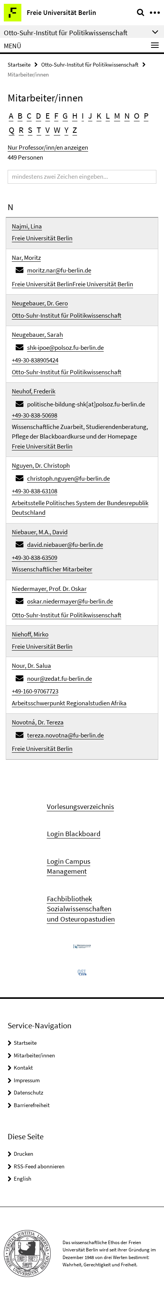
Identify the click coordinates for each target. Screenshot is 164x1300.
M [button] (117, 115)
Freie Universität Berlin (42, 238)
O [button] (137, 115)
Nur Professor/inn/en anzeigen (48, 147)
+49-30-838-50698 (34, 415)
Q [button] (11, 129)
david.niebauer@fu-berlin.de (65, 544)
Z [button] (74, 129)
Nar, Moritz (26, 257)
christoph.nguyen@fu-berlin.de (68, 478)
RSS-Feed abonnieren (39, 1166)
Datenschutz (28, 1092)
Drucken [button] (23, 1153)
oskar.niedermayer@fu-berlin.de (70, 601)
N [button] (127, 115)
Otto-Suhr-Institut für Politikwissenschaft (89, 64)
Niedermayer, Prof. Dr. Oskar (49, 588)
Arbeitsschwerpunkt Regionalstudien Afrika (69, 703)
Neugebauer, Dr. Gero (40, 303)
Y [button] (66, 129)
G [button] (65, 115)
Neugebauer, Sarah (37, 334)
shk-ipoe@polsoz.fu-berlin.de (65, 347)
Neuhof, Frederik (33, 391)
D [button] (38, 115)
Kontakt (23, 1067)
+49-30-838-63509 (34, 557)
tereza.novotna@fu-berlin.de (65, 735)
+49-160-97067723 (35, 691)
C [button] (29, 115)
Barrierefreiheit (32, 1105)
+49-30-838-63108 (34, 491)
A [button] (11, 115)
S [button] (30, 129)
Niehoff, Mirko (30, 634)
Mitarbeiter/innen (34, 1055)
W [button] (57, 129)
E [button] (47, 115)
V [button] (47, 129)
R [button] (21, 129)
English (22, 1178)
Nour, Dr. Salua (31, 665)
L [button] (108, 115)
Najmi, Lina (27, 226)
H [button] (74, 115)
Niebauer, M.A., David (40, 532)
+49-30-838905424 (35, 360)
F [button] (56, 115)
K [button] (98, 115)
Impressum (27, 1080)
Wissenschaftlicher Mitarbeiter (52, 569)
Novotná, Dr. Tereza (38, 722)
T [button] (39, 129)
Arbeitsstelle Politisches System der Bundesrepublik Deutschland (80, 508)
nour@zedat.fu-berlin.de (59, 678)
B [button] (20, 115)
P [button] (146, 115)
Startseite (19, 64)
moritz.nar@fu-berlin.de (59, 270)
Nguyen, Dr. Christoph (41, 465)
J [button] (90, 115)
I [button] (83, 115)
